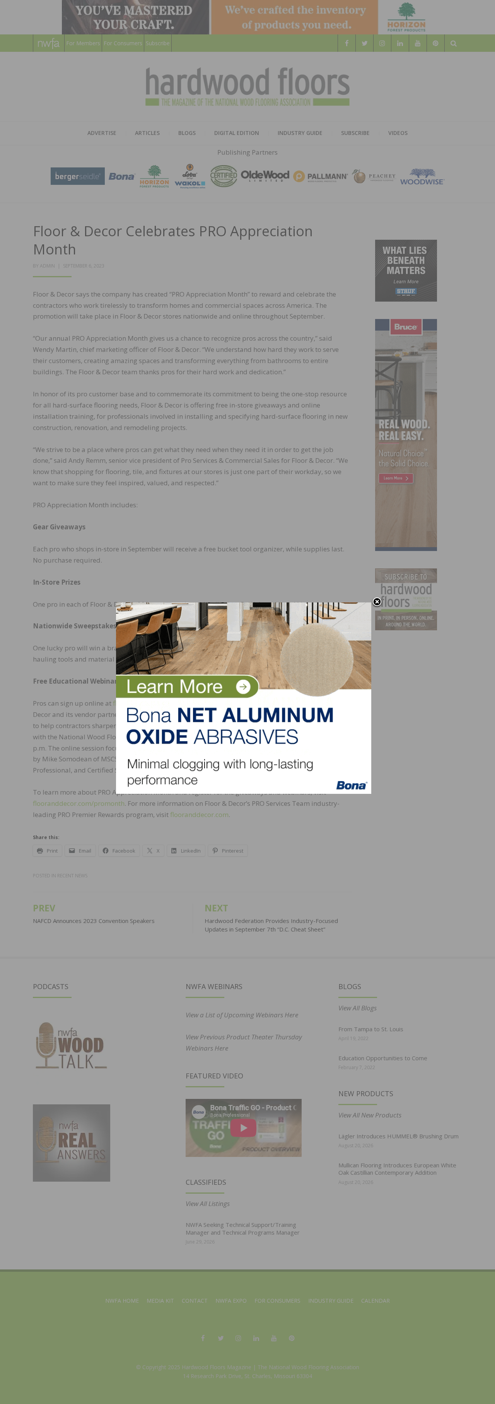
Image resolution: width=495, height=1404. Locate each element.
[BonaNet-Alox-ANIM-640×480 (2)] (243, 697)
